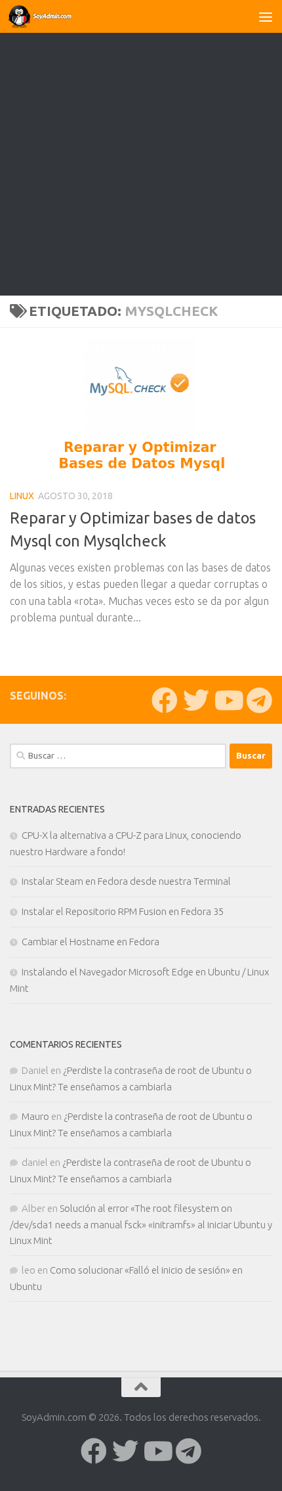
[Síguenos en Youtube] (227, 700)
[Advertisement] (141, 148)
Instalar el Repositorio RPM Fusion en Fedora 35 (123, 911)
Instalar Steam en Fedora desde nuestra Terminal (126, 881)
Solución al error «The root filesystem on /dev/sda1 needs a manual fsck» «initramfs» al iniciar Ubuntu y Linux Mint (141, 1224)
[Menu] (265, 16)
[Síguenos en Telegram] (259, 700)
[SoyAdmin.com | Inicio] (52, 16)
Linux (22, 496)
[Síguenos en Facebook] (164, 700)
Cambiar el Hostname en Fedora (90, 941)
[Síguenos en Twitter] (196, 700)
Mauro (35, 1116)
